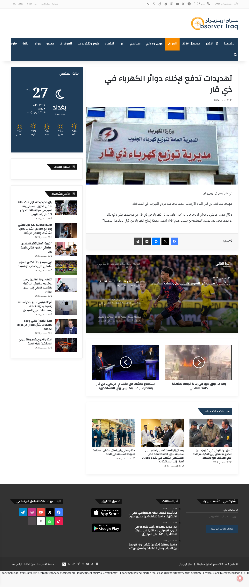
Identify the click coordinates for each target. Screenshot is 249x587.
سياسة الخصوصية (49, 4)
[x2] (148, 4)
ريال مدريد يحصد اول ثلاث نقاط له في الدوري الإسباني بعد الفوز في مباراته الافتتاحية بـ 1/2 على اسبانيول (35, 208)
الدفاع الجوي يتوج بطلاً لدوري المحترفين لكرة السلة (35, 341)
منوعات (12, 43)
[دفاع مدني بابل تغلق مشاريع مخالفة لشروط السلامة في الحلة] (113, 433)
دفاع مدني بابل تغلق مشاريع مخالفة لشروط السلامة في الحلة (114, 452)
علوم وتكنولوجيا (88, 43)
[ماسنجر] (156, 241)
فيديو (50, 43)
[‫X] (165, 241)
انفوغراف (66, 43)
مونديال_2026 (191, 43)
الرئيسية (230, 43)
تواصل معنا (18, 4)
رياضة (25, 43)
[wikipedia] (142, 4)
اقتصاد (109, 43)
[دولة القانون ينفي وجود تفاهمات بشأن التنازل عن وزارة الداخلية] (66, 326)
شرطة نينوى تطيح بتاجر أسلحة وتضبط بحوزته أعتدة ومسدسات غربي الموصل (35, 306)
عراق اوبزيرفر (185, 564)
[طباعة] (138, 241)
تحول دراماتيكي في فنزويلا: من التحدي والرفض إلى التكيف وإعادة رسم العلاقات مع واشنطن (212, 454)
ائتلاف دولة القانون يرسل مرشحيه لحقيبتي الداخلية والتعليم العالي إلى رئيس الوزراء (190, 285)
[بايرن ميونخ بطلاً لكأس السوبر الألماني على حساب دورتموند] (66, 267)
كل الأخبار (212, 43)
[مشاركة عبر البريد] (147, 241)
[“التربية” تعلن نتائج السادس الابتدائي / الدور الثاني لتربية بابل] (66, 249)
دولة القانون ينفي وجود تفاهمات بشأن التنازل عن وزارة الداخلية (34, 325)
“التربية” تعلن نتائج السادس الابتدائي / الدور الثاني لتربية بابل (36, 247)
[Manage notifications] (240, 578)
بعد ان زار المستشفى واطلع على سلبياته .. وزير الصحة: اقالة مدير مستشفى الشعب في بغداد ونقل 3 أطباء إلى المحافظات (163, 456)
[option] (162, 294)
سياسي (135, 43)
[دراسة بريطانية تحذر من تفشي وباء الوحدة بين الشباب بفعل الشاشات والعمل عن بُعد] (66, 230)
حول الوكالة (32, 4)
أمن (122, 43)
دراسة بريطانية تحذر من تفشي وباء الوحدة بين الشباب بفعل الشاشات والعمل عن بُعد (35, 229)
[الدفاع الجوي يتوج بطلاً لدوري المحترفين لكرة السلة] (66, 345)
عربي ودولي (154, 43)
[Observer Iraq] (214, 23)
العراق (172, 43)
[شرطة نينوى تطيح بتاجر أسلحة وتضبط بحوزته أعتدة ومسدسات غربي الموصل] (66, 307)
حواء (38, 43)
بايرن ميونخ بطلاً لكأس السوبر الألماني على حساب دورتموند (35, 264)
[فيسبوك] (174, 241)
